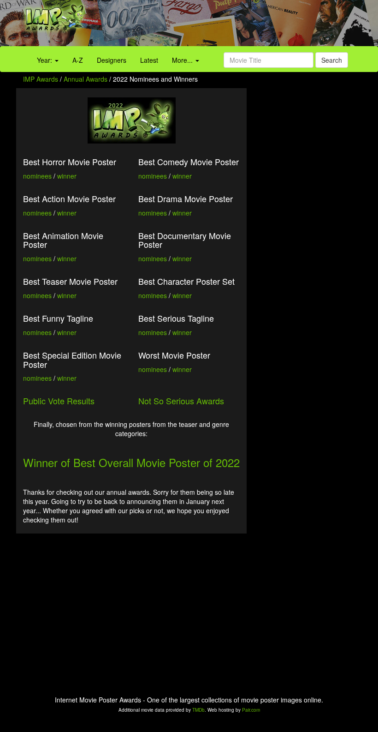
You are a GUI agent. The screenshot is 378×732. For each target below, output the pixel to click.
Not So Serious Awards (181, 401)
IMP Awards (40, 79)
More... (183, 60)
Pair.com (251, 710)
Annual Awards (85, 79)
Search (331, 60)
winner (67, 175)
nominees (37, 175)
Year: (45, 60)
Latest (149, 60)
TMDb (198, 710)
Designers (111, 60)
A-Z (77, 60)
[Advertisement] (236, 25)
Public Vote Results (58, 401)
